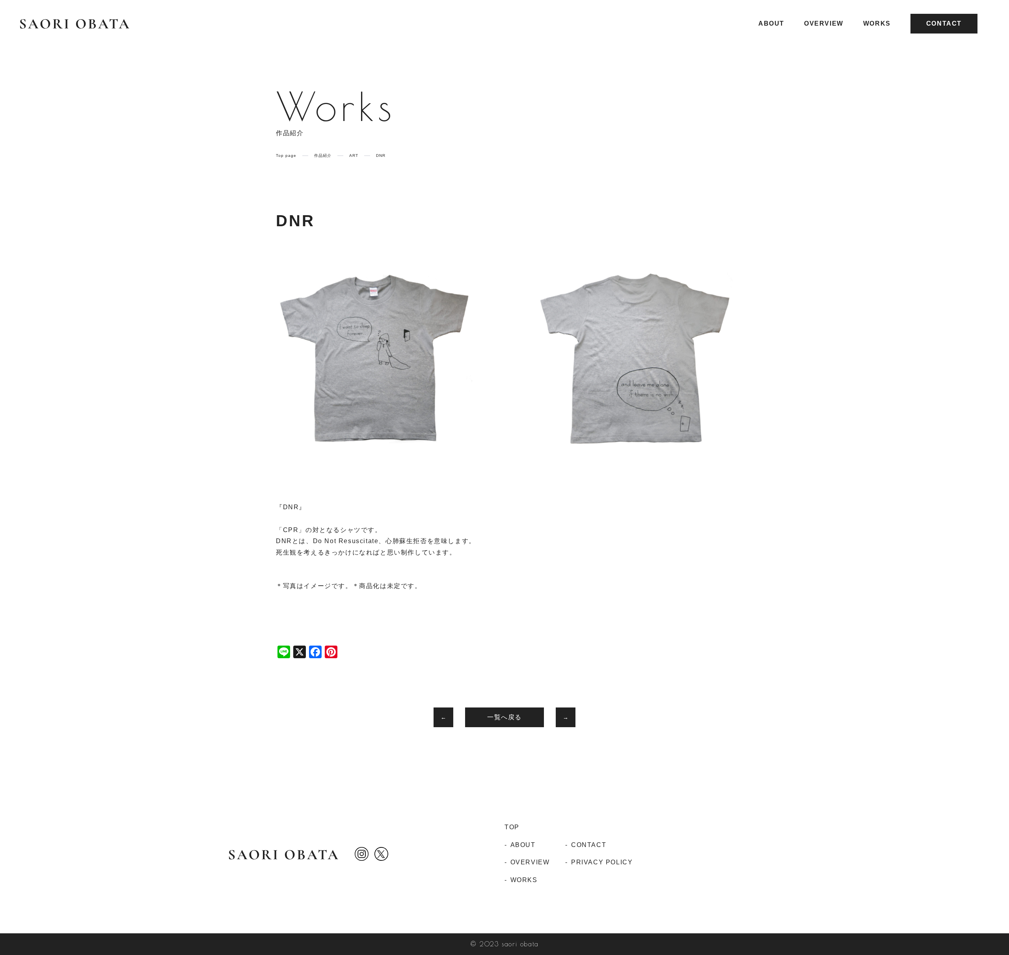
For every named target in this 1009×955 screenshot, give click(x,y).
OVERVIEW (823, 23)
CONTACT (944, 23)
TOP (511, 827)
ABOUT (771, 23)
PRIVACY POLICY (602, 862)
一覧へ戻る (504, 717)
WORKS (877, 23)
